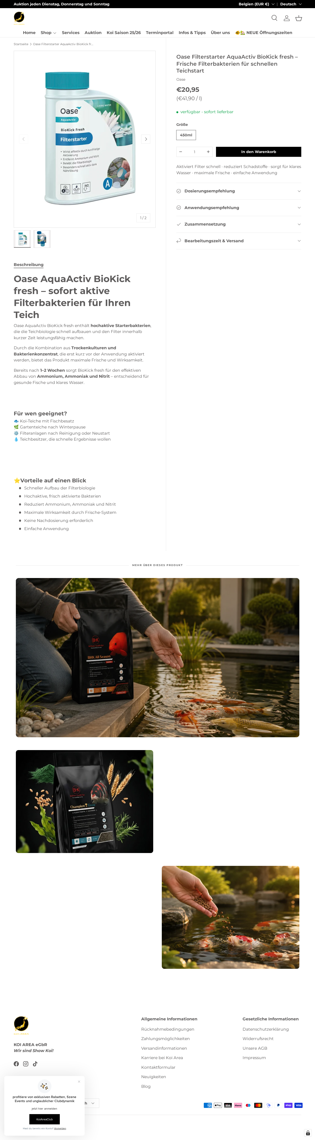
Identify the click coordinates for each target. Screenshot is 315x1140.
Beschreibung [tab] (29, 264)
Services (71, 32)
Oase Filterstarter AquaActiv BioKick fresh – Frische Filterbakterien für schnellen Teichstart (63, 44)
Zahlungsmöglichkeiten (165, 1038)
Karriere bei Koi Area (162, 1057)
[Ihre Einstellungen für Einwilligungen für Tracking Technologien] (308, 1133)
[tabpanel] (85, 402)
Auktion (93, 32)
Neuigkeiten (153, 1076)
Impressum (254, 1057)
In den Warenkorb (258, 152)
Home (29, 32)
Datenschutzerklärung (266, 1029)
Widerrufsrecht (258, 1038)
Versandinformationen (164, 1048)
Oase (180, 79)
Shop (46, 32)
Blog (146, 1086)
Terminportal (160, 32)
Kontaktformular (158, 1067)
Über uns (220, 32)
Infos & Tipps (192, 32)
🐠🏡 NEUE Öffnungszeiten (263, 32)
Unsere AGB (255, 1048)
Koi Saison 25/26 (124, 32)
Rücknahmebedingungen (167, 1029)
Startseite (21, 44)
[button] (298, 18)
